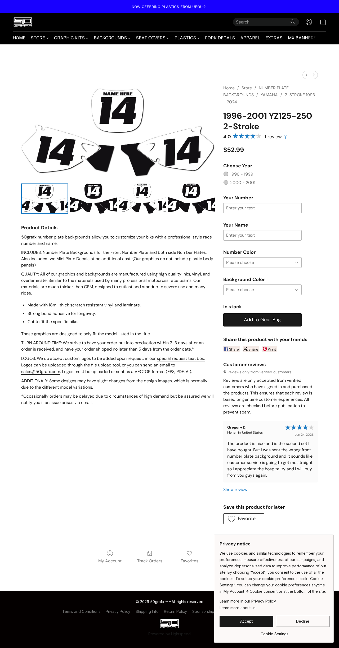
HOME (19, 37)
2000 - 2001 (242, 182)
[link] (170, 6)
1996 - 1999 (241, 174)
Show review (235, 489)
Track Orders (149, 561)
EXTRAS (274, 37)
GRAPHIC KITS (70, 37)
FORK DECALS (220, 37)
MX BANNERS (302, 37)
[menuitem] (306, 75)
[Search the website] (293, 21)
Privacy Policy (118, 611)
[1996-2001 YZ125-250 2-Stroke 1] (93, 198)
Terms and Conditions (81, 611)
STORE (38, 37)
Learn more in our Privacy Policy (248, 601)
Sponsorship (203, 611)
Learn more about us (238, 607)
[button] (23, 22)
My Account (110, 561)
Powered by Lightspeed (169, 634)
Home (229, 88)
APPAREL (250, 37)
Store (247, 88)
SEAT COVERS (151, 37)
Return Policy (175, 611)
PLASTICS (186, 37)
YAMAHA (269, 95)
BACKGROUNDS (111, 37)
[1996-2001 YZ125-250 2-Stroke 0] (44, 198)
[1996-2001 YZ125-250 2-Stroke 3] (191, 198)
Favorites (189, 561)
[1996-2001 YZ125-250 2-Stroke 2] (142, 198)
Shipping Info (147, 611)
